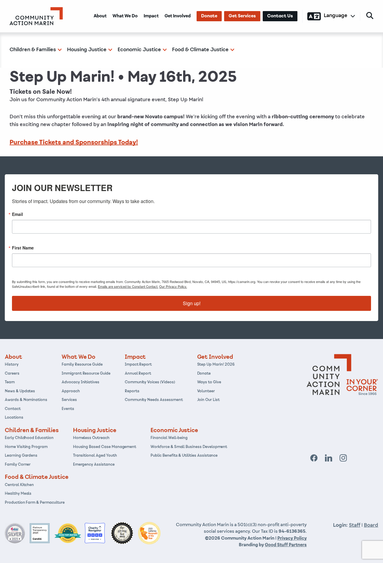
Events (68, 409)
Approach (71, 391)
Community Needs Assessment (154, 400)
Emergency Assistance (94, 465)
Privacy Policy (292, 538)
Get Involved (178, 16)
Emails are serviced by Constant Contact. (128, 286)
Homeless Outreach (91, 438)
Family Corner (18, 465)
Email (17, 214)
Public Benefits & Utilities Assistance (184, 456)
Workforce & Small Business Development (189, 447)
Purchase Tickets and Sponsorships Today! (74, 143)
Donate (209, 16)
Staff (354, 525)
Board (371, 525)
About (100, 16)
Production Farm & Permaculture (35, 503)
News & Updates (20, 391)
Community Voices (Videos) (150, 382)
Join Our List (208, 400)
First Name (23, 248)
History (12, 365)
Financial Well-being (169, 438)
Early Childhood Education (29, 438)
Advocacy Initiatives (80, 382)
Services (69, 400)
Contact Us (280, 16)
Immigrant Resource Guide (86, 374)
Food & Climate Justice (200, 49)
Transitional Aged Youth (95, 456)
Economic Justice (139, 49)
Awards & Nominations (26, 400)
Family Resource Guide (82, 365)
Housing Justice (87, 49)
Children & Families (33, 49)
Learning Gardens (21, 456)
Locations (14, 418)
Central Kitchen (19, 485)
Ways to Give (209, 382)
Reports (132, 391)
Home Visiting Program (26, 447)
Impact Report (138, 365)
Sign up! (191, 303)
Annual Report (138, 374)
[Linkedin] (328, 458)
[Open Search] (369, 15)
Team (10, 382)
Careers (12, 374)
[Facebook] (314, 458)
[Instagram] (343, 458)
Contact (13, 409)
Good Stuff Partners (286, 545)
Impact (151, 16)
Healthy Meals (18, 494)
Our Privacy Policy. (173, 286)
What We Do (125, 16)
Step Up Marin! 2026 (216, 365)
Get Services (242, 16)
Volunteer (206, 391)
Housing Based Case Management (104, 447)
